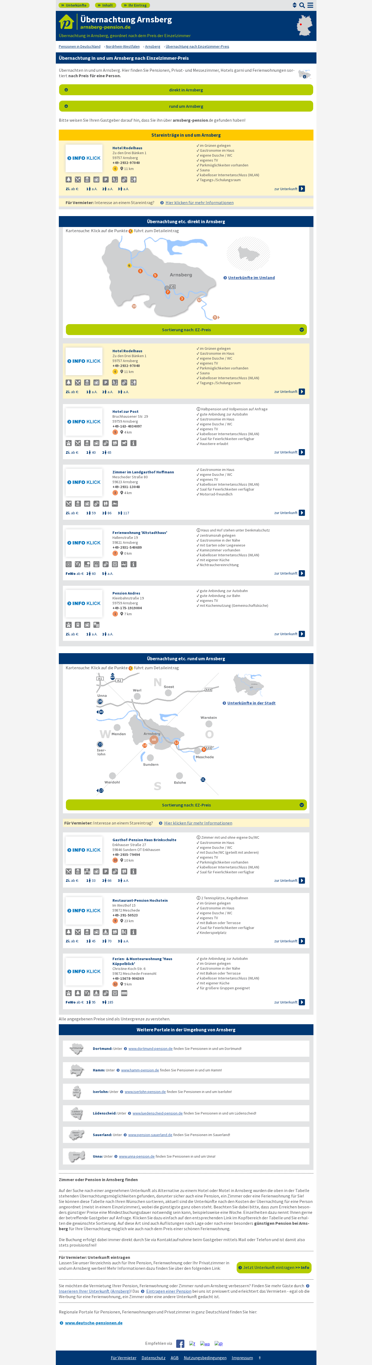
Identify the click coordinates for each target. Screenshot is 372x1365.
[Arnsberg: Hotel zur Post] (86, 422)
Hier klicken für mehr (200, 202)
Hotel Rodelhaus (127, 147)
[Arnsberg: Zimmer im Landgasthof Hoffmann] (86, 483)
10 (115, 860)
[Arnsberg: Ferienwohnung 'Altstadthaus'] (86, 543)
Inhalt (105, 5)
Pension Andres (126, 593)
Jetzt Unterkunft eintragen (276, 1267)
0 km (126, 553)
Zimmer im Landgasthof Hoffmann (143, 472)
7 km (126, 613)
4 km (126, 432)
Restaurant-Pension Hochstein (140, 900)
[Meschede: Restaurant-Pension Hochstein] (86, 911)
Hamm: (99, 1070)
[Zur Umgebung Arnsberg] (248, 269)
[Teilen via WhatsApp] (207, 1343)
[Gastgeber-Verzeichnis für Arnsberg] (68, 22)
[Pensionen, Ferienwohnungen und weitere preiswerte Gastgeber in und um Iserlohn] (76, 1091)
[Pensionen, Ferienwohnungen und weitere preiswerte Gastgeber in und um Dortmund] (76, 1048)
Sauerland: (102, 1134)
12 (115, 984)
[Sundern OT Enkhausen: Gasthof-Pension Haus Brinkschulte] (86, 851)
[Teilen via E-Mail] (221, 1343)
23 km (127, 920)
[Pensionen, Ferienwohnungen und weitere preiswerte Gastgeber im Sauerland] (76, 1135)
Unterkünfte (73, 5)
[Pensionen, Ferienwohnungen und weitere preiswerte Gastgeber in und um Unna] (76, 1156)
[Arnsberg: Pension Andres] (86, 604)
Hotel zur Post (125, 411)
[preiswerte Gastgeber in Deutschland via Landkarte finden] (304, 30)
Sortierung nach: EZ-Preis (233, 329)
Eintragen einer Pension (168, 1291)
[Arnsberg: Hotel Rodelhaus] (86, 159)
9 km (126, 984)
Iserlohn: (101, 1091)
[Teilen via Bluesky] (194, 1343)
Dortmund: (102, 1048)
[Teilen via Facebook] (182, 1344)
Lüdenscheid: (105, 1113)
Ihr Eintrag (135, 5)
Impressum (242, 1357)
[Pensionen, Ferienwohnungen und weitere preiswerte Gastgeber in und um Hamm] (76, 1070)
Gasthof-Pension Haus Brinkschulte (144, 839)
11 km (127, 168)
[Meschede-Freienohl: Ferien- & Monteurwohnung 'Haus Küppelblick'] (86, 972)
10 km (127, 860)
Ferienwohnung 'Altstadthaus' (139, 532)
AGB (175, 1357)
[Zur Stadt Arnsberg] (248, 694)
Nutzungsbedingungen (205, 1357)
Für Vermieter (123, 1357)
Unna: (98, 1156)
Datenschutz (154, 1357)
